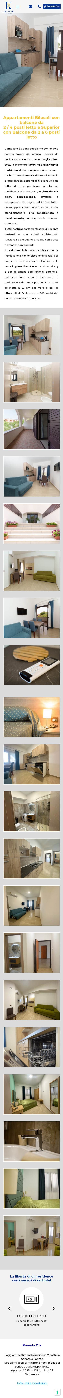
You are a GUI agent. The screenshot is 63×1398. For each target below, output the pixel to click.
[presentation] (9, 1309)
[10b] (32, 1113)
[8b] (32, 1019)
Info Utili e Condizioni (32, 1383)
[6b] (32, 972)
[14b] (32, 1207)
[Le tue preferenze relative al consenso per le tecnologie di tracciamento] (57, 1392)
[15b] (32, 1254)
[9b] (32, 1066)
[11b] (32, 1160)
